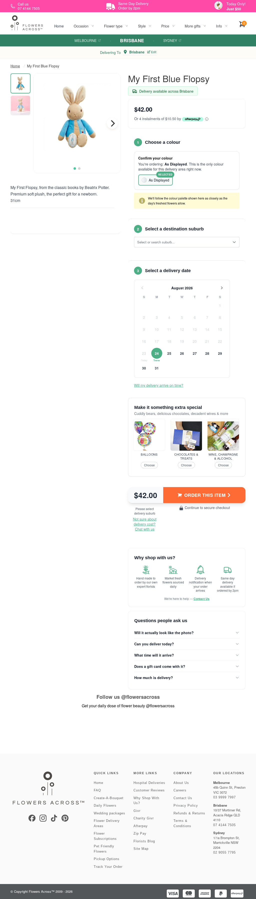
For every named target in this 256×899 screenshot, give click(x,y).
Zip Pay (140, 833)
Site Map (141, 849)
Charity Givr (144, 818)
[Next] (112, 123)
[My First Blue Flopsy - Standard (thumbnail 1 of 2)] (20, 83)
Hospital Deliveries (149, 783)
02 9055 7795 (224, 852)
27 (195, 353)
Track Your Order (108, 867)
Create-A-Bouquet (109, 798)
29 (220, 353)
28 (207, 353)
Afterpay (141, 826)
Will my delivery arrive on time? (158, 385)
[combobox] (183, 242)
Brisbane (132, 40)
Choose (149, 465)
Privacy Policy (186, 805)
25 (169, 353)
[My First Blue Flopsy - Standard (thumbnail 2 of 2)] (20, 105)
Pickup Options (107, 859)
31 (157, 367)
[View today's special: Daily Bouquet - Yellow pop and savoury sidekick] (218, 5)
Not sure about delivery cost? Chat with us (144, 524)
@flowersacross (140, 696)
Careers (180, 790)
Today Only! (236, 3)
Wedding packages (109, 813)
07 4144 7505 (224, 825)
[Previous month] (142, 288)
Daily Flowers (105, 805)
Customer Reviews (149, 790)
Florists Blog (144, 841)
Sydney (170, 40)
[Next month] (222, 288)
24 (157, 353)
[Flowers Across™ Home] (26, 22)
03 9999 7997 (224, 797)
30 (144, 367)
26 (182, 353)
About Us (181, 783)
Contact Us (202, 598)
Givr (137, 811)
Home (59, 25)
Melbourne (85, 40)
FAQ (97, 790)
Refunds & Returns (189, 813)
